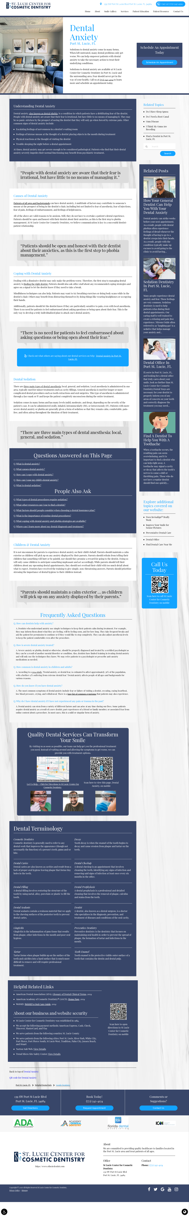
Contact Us (158, 1108)
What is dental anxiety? (28, 463)
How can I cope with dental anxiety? (34, 474)
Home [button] (87, 11)
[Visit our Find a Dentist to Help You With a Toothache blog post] (159, 432)
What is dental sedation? (28, 485)
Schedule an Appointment (159, 62)
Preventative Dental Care (158, 532)
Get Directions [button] (30, 1108)
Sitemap (25, 1190)
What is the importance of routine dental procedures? (43, 515)
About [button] (97, 11)
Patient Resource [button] (161, 11)
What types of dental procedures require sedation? (42, 499)
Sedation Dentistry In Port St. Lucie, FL (158, 285)
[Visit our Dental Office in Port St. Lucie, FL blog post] (159, 359)
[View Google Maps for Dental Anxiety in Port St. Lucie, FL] (53, 781)
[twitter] (155, 1189)
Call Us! (171, 4)
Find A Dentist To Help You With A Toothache (157, 439)
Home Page (73, 999)
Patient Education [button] (141, 11)
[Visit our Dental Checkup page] (40, 810)
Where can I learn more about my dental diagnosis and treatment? (50, 526)
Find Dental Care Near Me (159, 544)
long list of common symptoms (82, 694)
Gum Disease (152, 121)
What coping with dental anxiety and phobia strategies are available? (51, 521)
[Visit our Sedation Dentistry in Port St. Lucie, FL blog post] (159, 278)
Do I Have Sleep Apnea (157, 111)
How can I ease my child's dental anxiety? (37, 479)
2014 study (37, 672)
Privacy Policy (14, 1190)
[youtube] (169, 1189)
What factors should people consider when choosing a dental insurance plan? (55, 510)
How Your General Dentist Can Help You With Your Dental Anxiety (158, 206)
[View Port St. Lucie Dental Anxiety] (31, 92)
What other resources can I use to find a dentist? (40, 504)
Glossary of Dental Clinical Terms (69, 994)
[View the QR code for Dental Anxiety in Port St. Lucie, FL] (101, 778)
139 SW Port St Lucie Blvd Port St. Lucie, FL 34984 (127, 4)
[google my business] (162, 1189)
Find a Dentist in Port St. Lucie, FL (158, 137)
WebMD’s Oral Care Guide (38, 1004)
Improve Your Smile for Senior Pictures (157, 526)
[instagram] (176, 1189)
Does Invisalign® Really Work (157, 518)
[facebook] (149, 1189)
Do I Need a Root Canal (157, 116)
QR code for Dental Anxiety (23, 1077)
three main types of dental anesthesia (42, 386)
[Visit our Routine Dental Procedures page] (105, 810)
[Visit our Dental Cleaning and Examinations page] (73, 810)
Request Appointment (94, 1108)
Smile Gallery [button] (110, 11)
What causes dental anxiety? (30, 469)
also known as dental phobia (43, 113)
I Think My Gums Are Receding (156, 128)
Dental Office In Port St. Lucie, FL (157, 364)
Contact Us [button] (178, 11)
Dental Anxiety (31, 1071)
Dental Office (152, 539)
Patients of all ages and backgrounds (32, 203)
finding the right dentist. (36, 284)
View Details (39, 1049)
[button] (4, 1212)
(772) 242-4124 (106, 79)
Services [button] (125, 11)
